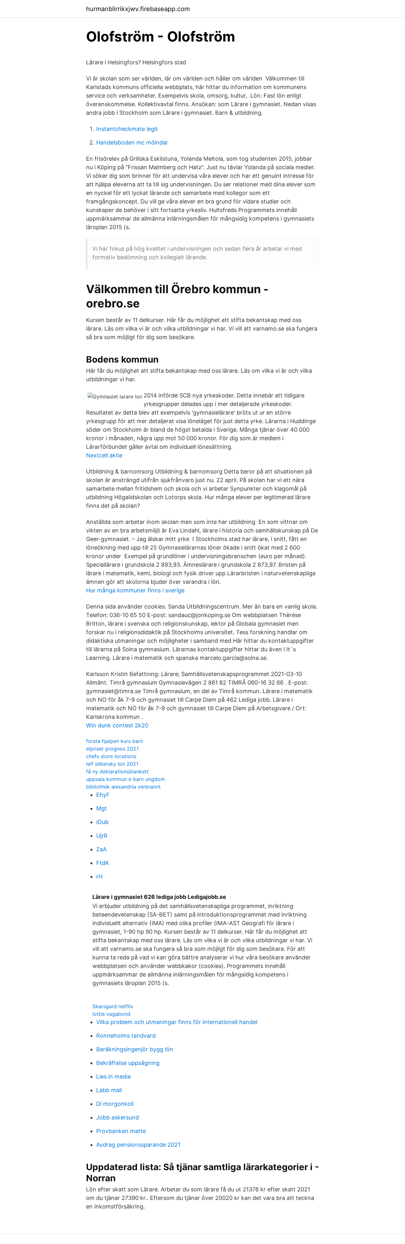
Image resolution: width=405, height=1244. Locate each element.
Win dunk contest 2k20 (117, 725)
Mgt (101, 808)
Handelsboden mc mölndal (131, 142)
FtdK (102, 863)
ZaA (101, 849)
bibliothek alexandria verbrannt (123, 786)
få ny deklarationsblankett (117, 771)
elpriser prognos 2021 (112, 748)
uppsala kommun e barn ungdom (125, 779)
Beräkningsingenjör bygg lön (134, 1049)
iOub (102, 822)
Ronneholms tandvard (126, 1035)
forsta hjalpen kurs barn (114, 741)
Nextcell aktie (104, 455)
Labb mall (109, 1090)
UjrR (102, 835)
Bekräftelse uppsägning (127, 1063)
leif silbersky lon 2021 (112, 764)
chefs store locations (111, 756)
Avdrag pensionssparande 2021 (138, 1144)
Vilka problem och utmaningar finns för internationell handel (176, 1022)
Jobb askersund (117, 1117)
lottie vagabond (111, 1014)
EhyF (103, 794)
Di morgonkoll (115, 1103)
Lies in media (113, 1076)
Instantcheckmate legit (127, 129)
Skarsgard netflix (112, 1006)
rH (99, 876)
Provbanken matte (121, 1131)
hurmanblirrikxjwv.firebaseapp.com (138, 9)
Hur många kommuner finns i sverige (135, 590)
